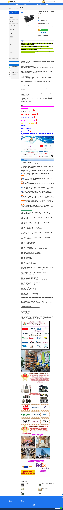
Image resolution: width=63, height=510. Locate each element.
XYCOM (10, 56)
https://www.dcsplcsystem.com (29, 131)
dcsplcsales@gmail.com (38, 1)
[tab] (22, 41)
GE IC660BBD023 (27, 483)
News (33, 503)
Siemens (11, 52)
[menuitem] (9, 4)
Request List (34, 505)
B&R (10, 18)
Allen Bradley (11, 17)
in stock (40, 34)
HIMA (9, 503)
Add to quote (43, 32)
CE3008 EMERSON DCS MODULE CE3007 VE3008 (48, 483)
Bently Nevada (11, 21)
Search (17, 63)
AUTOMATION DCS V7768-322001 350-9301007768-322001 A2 (29, 492)
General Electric (11, 28)
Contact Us (34, 504)
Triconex (11, 53)
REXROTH (11, 49)
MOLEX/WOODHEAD (12, 41)
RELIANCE (11, 48)
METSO (10, 40)
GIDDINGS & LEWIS (12, 29)
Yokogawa (11, 59)
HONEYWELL (11, 32)
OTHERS (11, 45)
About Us (34, 502)
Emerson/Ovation (12, 24)
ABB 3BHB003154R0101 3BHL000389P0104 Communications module (47, 488)
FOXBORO (10, 502)
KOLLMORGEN (11, 36)
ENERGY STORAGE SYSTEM (13, 25)
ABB (9, 500)
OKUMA (10, 44)
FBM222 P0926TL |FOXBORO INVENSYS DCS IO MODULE (48, 492)
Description (22, 41)
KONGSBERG (11, 37)
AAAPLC (10, 14)
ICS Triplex (11, 33)
